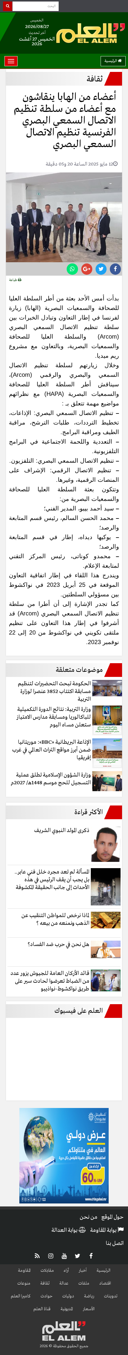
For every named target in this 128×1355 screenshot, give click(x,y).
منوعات (23, 1283)
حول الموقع (112, 1217)
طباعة (13, 280)
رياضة (89, 1296)
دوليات (68, 1296)
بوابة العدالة (65, 1230)
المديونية (66, 1309)
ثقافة (44, 1283)
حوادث (46, 1296)
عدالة (63, 1283)
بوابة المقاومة (104, 1230)
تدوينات (110, 1296)
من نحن (88, 1217)
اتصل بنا (115, 1243)
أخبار (83, 1271)
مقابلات (47, 1271)
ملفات (83, 1283)
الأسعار (89, 1309)
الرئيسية (111, 61)
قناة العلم (42, 1309)
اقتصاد (105, 1283)
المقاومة (24, 1271)
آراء (66, 1271)
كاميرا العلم (21, 1296)
